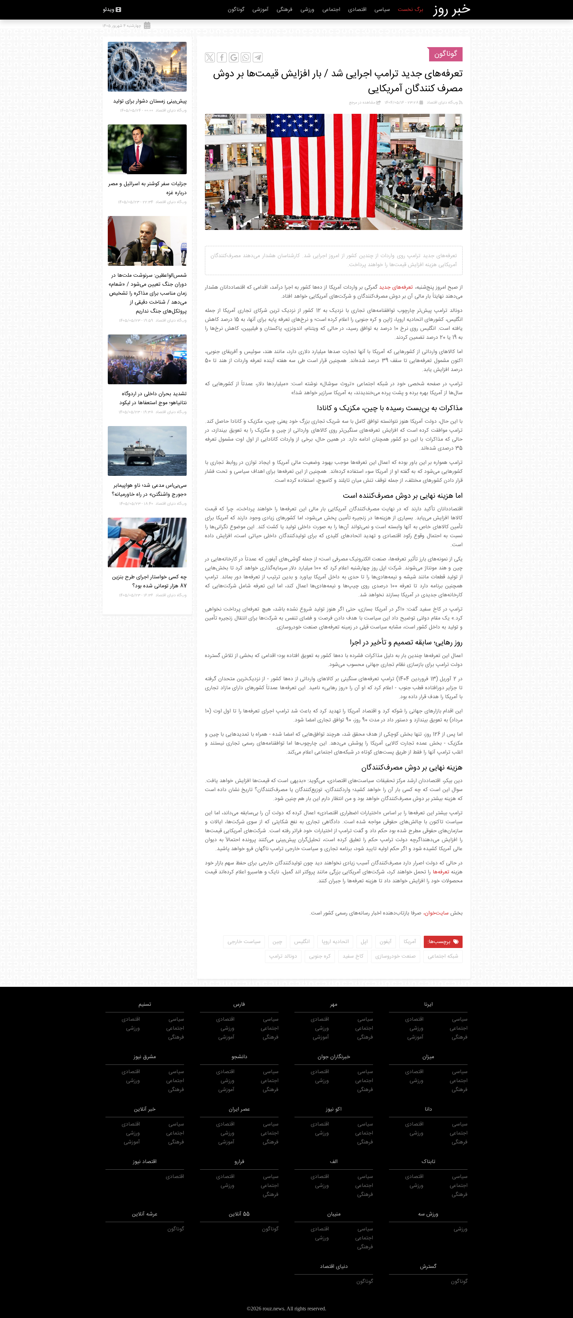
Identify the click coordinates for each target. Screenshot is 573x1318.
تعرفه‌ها (441, 872)
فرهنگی (284, 9)
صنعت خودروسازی (395, 956)
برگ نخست (410, 9)
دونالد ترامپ (283, 956)
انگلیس (302, 941)
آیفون (386, 941)
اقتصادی (357, 9)
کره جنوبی (320, 956)
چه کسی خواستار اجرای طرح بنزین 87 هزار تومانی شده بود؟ (149, 582)
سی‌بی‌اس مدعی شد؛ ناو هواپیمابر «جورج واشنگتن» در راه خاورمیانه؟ (149, 490)
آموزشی (260, 9)
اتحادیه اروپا (335, 941)
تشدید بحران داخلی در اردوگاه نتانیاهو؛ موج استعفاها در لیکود (153, 398)
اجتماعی (331, 9)
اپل (364, 941)
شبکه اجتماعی (443, 956)
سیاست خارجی (244, 941)
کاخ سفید (353, 956)
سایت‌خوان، (435, 913)
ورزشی (307, 9)
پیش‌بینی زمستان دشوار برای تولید (150, 101)
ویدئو (108, 9)
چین (277, 941)
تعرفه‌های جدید (396, 287)
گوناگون (236, 9)
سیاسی (382, 9)
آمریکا (410, 941)
